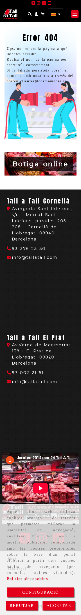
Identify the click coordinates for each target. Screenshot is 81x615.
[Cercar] (29, 14)
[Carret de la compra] (42, 14)
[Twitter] (33, 3)
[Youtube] (49, 3)
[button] (36, 14)
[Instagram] (38, 3)
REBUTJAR (22, 605)
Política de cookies (27, 578)
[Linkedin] (44, 3)
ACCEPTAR (59, 605)
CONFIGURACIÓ (40, 592)
